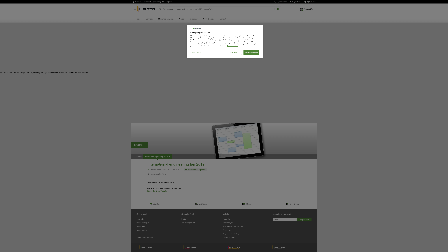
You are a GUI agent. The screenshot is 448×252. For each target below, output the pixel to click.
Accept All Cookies (251, 52)
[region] (225, 41)
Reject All (234, 52)
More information (232, 46)
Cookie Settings (195, 52)
